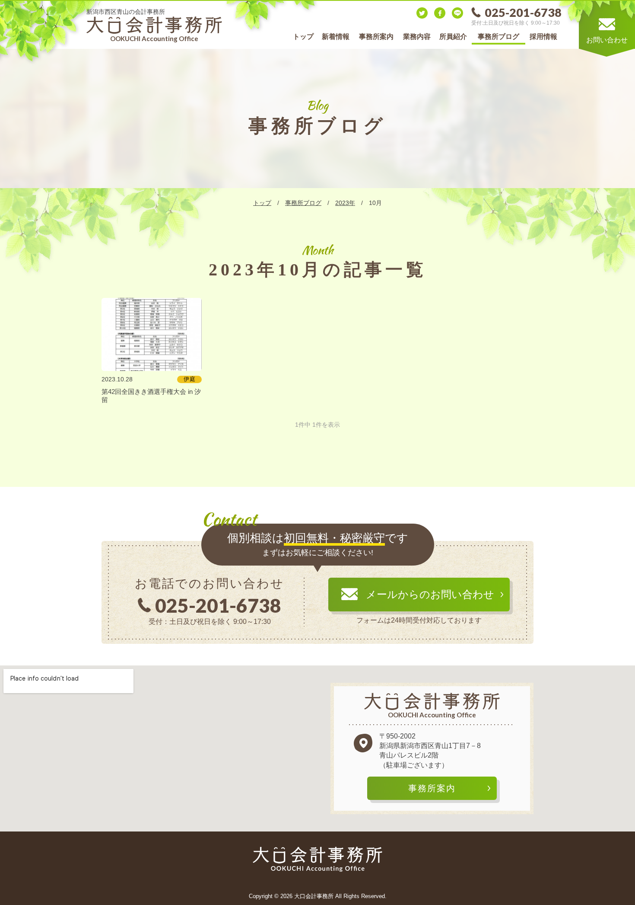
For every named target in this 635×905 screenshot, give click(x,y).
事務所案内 (376, 36)
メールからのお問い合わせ (430, 594)
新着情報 (335, 36)
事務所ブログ (498, 36)
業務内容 (417, 36)
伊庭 (189, 379)
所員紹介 (453, 36)
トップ (303, 36)
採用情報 (543, 36)
